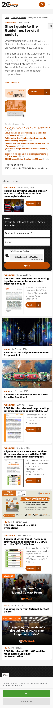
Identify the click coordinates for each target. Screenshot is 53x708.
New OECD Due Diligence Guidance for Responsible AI (26, 354)
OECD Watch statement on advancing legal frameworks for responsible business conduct (26, 281)
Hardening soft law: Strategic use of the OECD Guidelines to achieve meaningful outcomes (25, 193)
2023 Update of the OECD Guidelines (20, 168)
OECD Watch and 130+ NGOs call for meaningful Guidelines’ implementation (25, 654)
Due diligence (43, 168)
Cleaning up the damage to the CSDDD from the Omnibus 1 (26, 396)
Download (34, 92)
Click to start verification (26, 257)
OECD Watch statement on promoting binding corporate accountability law (26, 409)
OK (26, 693)
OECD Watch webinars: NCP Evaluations (20, 526)
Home (7, 18)
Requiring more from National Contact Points (26, 610)
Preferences (26, 701)
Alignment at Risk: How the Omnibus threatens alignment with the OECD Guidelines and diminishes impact (25, 454)
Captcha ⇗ (37, 259)
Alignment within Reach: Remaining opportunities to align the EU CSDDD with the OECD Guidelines (25, 542)
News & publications (18, 18)
